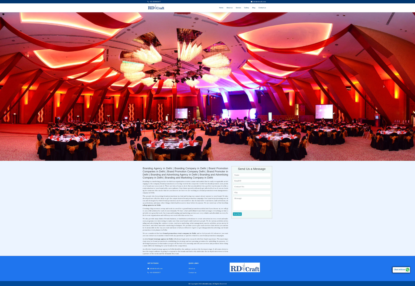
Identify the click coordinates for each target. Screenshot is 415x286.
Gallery (246, 8)
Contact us (262, 8)
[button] (31, 86)
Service (238, 8)
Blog (253, 8)
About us (230, 8)
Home (221, 8)
